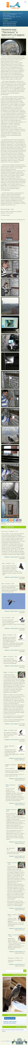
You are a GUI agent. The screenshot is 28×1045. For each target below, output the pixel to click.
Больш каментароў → (7, 18)
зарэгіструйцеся (11, 522)
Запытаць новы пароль (9, 1023)
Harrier (4, 635)
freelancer (7, 764)
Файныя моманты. (7, 15)
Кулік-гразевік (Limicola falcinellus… (10, 22)
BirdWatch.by (8, 1041)
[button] (10, 250)
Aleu (3, 563)
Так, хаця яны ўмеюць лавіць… (9, 16)
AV (7, 848)
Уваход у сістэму (10, 1018)
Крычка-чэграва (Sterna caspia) (9, 23)
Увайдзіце (3, 522)
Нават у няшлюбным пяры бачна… (10, 13)
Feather (12, 37)
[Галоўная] (13, 5)
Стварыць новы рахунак (10, 1021)
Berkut (7, 785)
